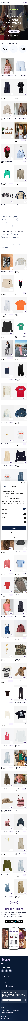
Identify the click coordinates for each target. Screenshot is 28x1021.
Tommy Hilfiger (5, 219)
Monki (9, 216)
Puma (3, 222)
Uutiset (3, 983)
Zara (24, 161)
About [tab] (22, 486)
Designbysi (23, 357)
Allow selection (14, 532)
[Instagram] (2, 970)
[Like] (25, 72)
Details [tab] (14, 486)
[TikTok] (10, 970)
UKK (2, 980)
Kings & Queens (22, 118)
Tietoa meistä (5, 976)
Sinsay (15, 226)
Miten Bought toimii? (13, 35)
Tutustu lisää (14, 902)
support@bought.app (8, 1012)
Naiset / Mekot (16, 237)
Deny (14, 537)
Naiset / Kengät (16, 234)
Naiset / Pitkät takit (6, 237)
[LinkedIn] (6, 970)
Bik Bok (15, 216)
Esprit (19, 219)
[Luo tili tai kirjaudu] (23, 2)
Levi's (10, 226)
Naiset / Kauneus (6, 234)
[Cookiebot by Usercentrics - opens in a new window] (20, 483)
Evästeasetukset (14, 1014)
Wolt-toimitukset (7, 986)
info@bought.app (15, 1010)
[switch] (24, 514)
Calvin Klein (10, 222)
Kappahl (13, 219)
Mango (3, 216)
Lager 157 (4, 226)
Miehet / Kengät (5, 240)
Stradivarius (18, 222)
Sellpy (24, 702)
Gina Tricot (9, 357)
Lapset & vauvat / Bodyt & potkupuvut (10, 244)
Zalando (9, 680)
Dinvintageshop (8, 75)
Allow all (14, 528)
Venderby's (23, 140)
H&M (24, 573)
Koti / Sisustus (5, 247)
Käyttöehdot (3, 1016)
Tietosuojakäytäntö (5, 1018)
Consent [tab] (5, 486)
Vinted (10, 271)
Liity (24, 1000)
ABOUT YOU (23, 75)
